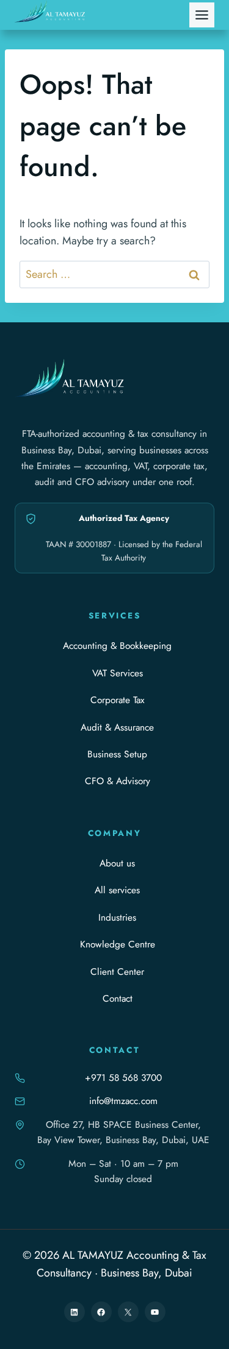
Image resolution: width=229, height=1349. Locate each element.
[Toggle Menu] (201, 14)
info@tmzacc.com (123, 1101)
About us (117, 863)
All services (117, 890)
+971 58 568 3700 (123, 1078)
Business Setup (117, 754)
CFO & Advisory (117, 781)
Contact (118, 998)
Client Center (117, 972)
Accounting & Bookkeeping (117, 646)
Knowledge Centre (117, 944)
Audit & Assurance (117, 727)
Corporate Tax (117, 700)
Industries (117, 917)
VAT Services (117, 673)
